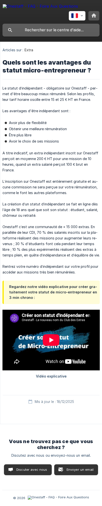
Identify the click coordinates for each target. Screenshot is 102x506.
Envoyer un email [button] (80, 469)
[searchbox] (51, 30)
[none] (40, 7)
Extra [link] (29, 50)
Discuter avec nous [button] (31, 469)
